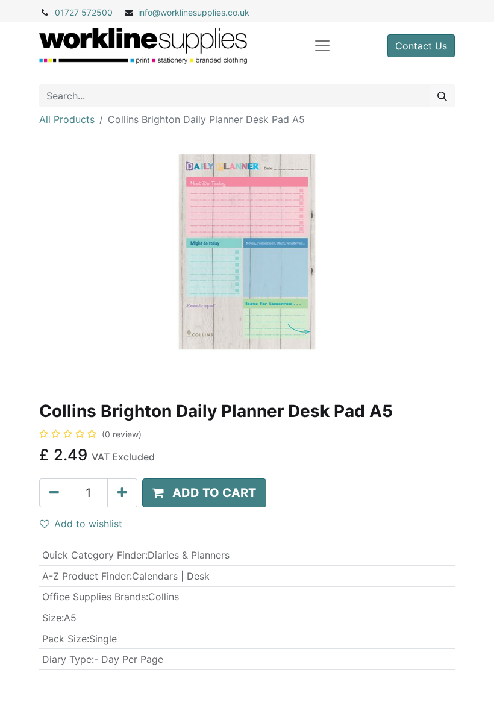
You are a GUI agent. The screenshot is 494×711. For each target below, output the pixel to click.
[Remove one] (54, 492)
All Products (67, 119)
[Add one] (122, 492)
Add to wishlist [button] (88, 524)
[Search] (442, 95)
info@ (149, 12)
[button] (204, 492)
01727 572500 (84, 12)
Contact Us (421, 46)
